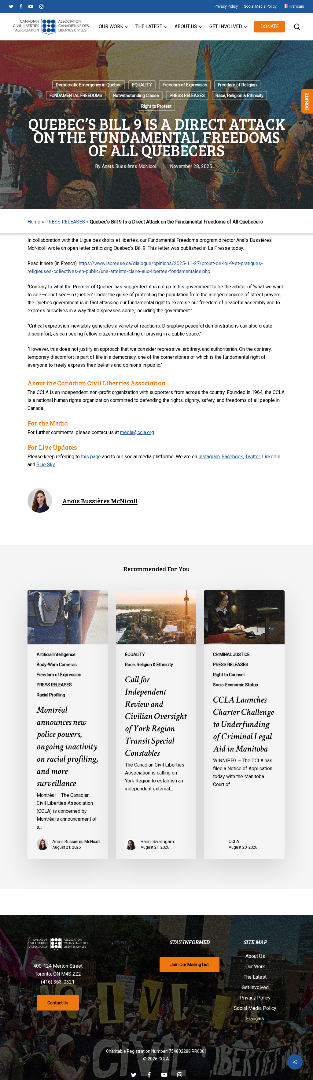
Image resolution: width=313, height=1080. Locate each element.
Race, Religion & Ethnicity (239, 95)
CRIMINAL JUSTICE (231, 654)
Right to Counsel (229, 674)
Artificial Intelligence (56, 654)
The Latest (255, 977)
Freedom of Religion (237, 84)
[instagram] (41, 6)
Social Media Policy (255, 1008)
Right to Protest (156, 106)
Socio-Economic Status (235, 684)
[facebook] (21, 6)
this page (91, 456)
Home (34, 222)
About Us (255, 956)
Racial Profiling (51, 694)
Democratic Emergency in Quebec (88, 84)
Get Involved (255, 987)
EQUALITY (142, 84)
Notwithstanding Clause (136, 95)
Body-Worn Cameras (57, 664)
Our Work (255, 966)
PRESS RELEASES (187, 95)
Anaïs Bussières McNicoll (129, 166)
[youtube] (30, 6)
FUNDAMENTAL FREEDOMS (76, 95)
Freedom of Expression (185, 84)
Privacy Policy (255, 998)
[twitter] (11, 6)
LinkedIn (271, 456)
